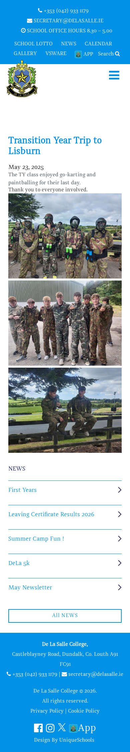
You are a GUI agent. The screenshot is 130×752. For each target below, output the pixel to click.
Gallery (25, 53)
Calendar (98, 44)
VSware (55, 53)
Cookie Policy (84, 711)
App (88, 54)
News (68, 44)
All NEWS (65, 615)
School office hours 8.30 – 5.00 (69, 31)
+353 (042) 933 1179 (65, 11)
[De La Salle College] (27, 79)
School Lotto (33, 44)
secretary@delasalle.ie (67, 21)
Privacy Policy (47, 711)
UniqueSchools (76, 740)
